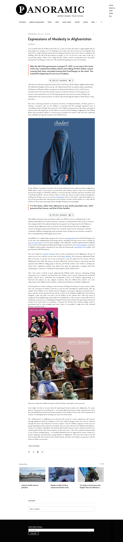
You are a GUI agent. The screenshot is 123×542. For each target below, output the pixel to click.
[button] (101, 22)
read (110, 10)
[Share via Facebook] (29, 452)
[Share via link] (42, 452)
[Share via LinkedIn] (38, 452)
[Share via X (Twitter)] (33, 452)
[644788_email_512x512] (112, 524)
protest (85, 22)
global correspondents (36, 22)
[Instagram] (112, 529)
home (111, 5)
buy (110, 16)
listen (111, 13)
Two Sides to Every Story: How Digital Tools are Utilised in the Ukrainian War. (90, 486)
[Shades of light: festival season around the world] (62, 474)
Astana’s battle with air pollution (29, 486)
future (50, 22)
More (93, 22)
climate (77, 22)
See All (102, 464)
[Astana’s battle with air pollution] (32, 474)
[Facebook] (112, 538)
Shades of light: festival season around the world (60, 486)
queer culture (67, 22)
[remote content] (61, 80)
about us (112, 8)
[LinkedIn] (112, 533)
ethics (57, 22)
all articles (22, 22)
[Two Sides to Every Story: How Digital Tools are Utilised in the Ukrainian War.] (91, 474)
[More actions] (94, 34)
